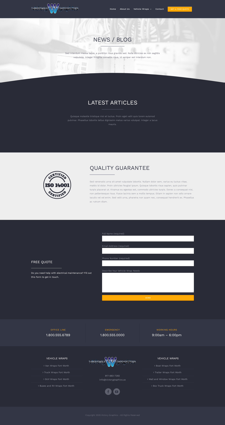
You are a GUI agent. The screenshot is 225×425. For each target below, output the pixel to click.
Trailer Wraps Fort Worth (168, 372)
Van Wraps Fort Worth (57, 365)
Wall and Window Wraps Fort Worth (168, 379)
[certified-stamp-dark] (57, 172)
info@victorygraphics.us (112, 379)
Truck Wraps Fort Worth (57, 372)
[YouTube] (116, 391)
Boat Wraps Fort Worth (168, 365)
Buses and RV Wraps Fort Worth (57, 385)
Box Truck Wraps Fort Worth (168, 385)
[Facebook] (108, 391)
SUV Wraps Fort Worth (57, 379)
